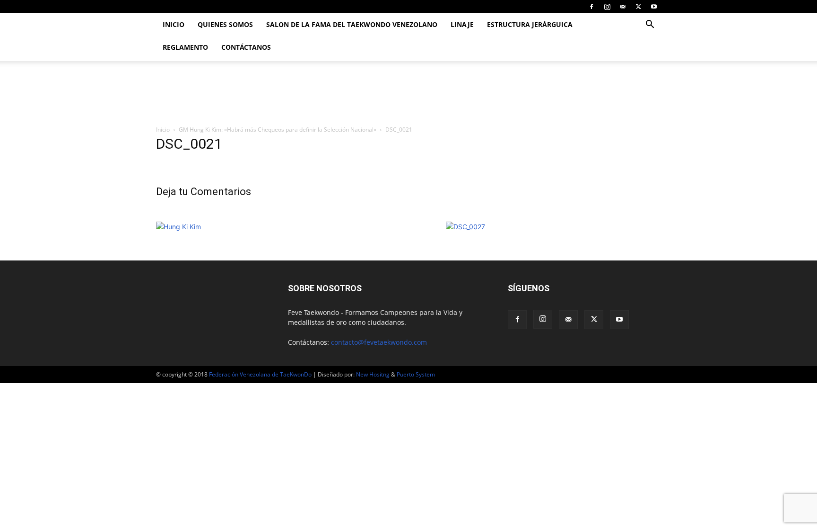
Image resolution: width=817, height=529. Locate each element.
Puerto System (416, 374)
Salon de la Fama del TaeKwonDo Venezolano (351, 24)
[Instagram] (607, 6)
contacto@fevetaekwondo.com (379, 342)
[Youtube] (654, 6)
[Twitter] (638, 6)
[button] (649, 25)
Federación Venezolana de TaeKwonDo (260, 374)
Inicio (173, 24)
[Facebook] (591, 6)
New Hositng (373, 374)
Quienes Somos (225, 24)
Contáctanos (246, 47)
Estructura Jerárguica (530, 24)
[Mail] (623, 6)
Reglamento (185, 47)
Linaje (462, 24)
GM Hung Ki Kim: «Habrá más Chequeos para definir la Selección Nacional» (277, 130)
